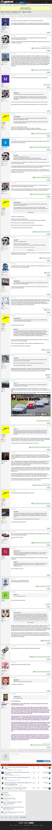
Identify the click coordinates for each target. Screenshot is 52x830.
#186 (49, 114)
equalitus (46, 783)
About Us (16, 825)
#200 (49, 490)
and (45, 258)
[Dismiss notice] (50, 7)
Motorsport (5, 814)
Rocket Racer (16, 551)
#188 (49, 152)
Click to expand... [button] (31, 212)
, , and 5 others (42, 48)
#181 (49, 18)
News (17, 2)
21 (22, 789)
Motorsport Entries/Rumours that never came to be (13, 812)
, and (43, 177)
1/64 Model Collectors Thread (9, 798)
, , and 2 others (42, 231)
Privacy (41, 825)
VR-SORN (46, 788)
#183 (49, 53)
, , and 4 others (41, 147)
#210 (49, 694)
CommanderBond (45, 778)
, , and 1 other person (41, 194)
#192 (49, 263)
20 (20, 789)
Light (21, 822)
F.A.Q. (21, 825)
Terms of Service (27, 825)
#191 (49, 237)
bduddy (15, 329)
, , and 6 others (42, 542)
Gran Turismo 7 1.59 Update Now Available (15, 787)
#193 (49, 278)
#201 (49, 509)
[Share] (47, 18)
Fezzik (15, 429)
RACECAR (16, 92)
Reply (49, 32)
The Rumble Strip (6, 796)
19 (19, 789)
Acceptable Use (35, 825)
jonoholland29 (16, 116)
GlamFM (15, 155)
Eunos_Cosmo (17, 612)
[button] (24, 2)
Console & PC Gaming (6, 810)
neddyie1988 (16, 281)
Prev (3, 16)
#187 (49, 139)
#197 (49, 380)
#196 (49, 355)
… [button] (16, 16)
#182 (49, 35)
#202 (49, 531)
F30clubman (45, 773)
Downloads (28, 2)
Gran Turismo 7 (15, 769)
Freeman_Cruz (17, 696)
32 (18, 16)
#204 (49, 578)
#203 (49, 548)
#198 (49, 426)
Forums (21, 2)
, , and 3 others (42, 133)
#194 (49, 297)
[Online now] (5, 42)
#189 (49, 183)
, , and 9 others (42, 69)
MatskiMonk (16, 679)
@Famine (24, 23)
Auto (32, 822)
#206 (49, 609)
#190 (49, 199)
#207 (49, 646)
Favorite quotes (6, 794)
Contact (11, 825)
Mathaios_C (4, 13)
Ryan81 (15, 561)
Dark (26, 822)
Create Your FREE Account (25, 8)
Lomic (15, 383)
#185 (49, 90)
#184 (49, 75)
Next (22, 16)
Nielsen (15, 594)
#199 (49, 452)
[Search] (50, 2)
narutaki (46, 768)
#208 (49, 662)
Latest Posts (4, 792)
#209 (49, 677)
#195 (49, 315)
